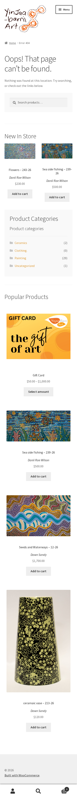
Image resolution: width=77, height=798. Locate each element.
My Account (13, 791)
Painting (20, 258)
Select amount (38, 392)
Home (12, 43)
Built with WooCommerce (22, 775)
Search (38, 791)
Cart (59, 788)
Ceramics (21, 243)
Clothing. (21, 250)
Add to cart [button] (20, 194)
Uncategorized (25, 266)
